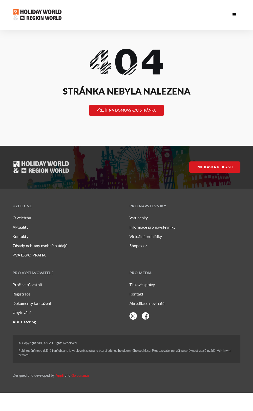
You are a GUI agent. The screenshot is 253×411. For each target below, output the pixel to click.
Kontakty (20, 236)
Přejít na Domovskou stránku (126, 110)
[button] (234, 15)
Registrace (21, 293)
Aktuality (20, 227)
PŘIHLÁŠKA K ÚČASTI (215, 167)
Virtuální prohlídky (145, 236)
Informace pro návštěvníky (152, 227)
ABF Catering (24, 321)
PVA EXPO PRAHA (29, 254)
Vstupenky (138, 217)
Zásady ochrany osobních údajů (40, 245)
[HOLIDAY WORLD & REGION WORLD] (37, 14)
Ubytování (22, 312)
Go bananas (80, 375)
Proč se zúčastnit (27, 284)
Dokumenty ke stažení (32, 303)
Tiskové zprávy (142, 284)
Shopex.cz (138, 245)
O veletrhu (22, 217)
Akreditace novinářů (147, 303)
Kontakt (136, 293)
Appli (60, 375)
